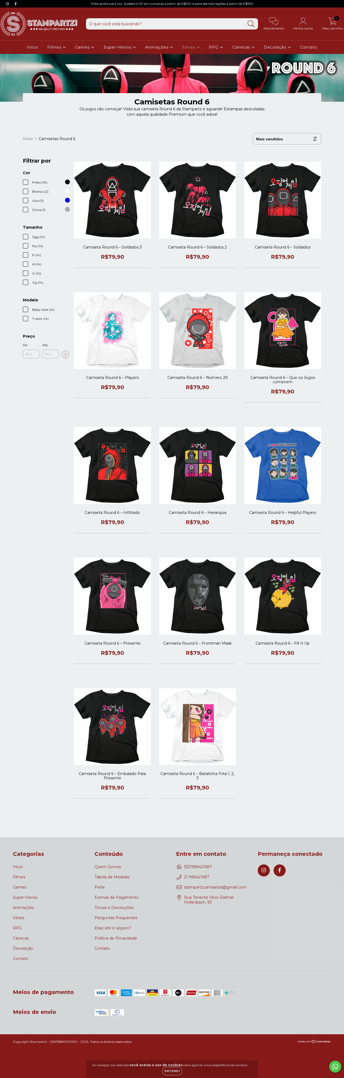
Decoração (276, 47)
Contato (308, 47)
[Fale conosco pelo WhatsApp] (335, 1067)
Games (83, 47)
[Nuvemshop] (314, 1042)
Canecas (242, 47)
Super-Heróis (118, 47)
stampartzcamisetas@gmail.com (215, 887)
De (25, 345)
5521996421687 (198, 866)
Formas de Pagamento (117, 897)
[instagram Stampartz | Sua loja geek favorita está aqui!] (8, 3)
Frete (100, 887)
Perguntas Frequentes (116, 917)
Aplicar (65, 354)
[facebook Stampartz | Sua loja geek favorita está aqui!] (15, 3)
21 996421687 (196, 877)
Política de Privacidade (116, 938)
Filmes (55, 47)
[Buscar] (251, 24)
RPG (214, 47)
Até (45, 345)
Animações (157, 47)
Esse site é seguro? (113, 928)
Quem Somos (108, 866)
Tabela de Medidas (112, 877)
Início (32, 47)
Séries (189, 47)
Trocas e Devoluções (114, 907)
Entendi (172, 1071)
